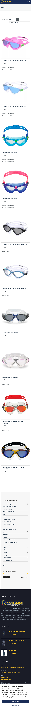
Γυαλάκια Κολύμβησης (9, 519)
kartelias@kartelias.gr (6, 679)
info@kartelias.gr (5, 677)
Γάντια (5, 516)
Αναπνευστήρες (7, 509)
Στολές (5, 547)
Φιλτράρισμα (6, 577)
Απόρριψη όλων (15, 709)
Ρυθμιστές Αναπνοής (9, 539)
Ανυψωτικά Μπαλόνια (9, 511)
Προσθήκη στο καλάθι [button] (8, 67)
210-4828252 (11, 672)
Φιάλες (5, 555)
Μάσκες (5, 532)
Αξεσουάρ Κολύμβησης (9, 506)
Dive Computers (7, 560)
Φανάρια (5, 552)
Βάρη (4, 514)
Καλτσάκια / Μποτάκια (9, 527)
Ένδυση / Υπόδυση (8, 521)
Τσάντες (5, 550)
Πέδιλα (5, 537)
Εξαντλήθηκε (6, 251)
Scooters (5, 562)
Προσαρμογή (15, 705)
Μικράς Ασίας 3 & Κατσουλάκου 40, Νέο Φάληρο (12, 667)
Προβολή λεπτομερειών (8, 69)
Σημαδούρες (6, 544)
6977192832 (17, 672)
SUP (4, 565)
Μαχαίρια (5, 534)
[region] (15, 698)
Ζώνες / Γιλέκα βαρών (9, 524)
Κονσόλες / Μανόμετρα (9, 529)
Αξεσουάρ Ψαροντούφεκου (10, 504)
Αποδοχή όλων (15, 701)
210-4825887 (4, 672)
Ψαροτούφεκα (7, 557)
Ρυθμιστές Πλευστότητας (10, 542)
